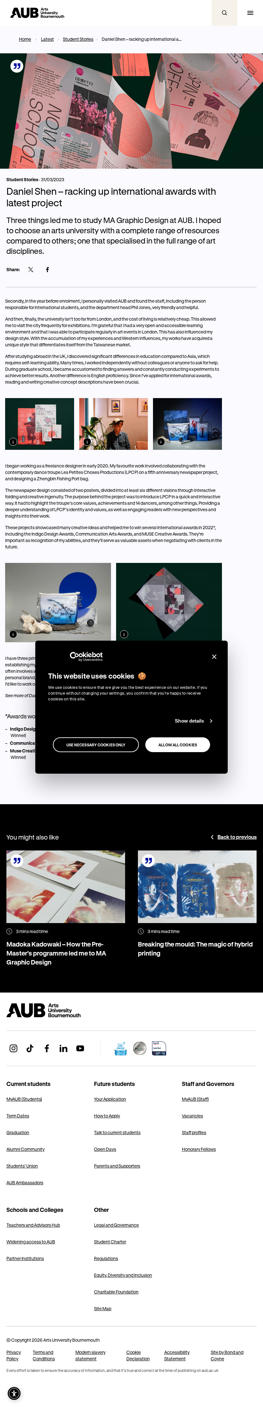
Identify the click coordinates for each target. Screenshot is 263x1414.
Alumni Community (25, 1149)
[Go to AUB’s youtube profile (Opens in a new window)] (80, 1048)
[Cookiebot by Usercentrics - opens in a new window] (75, 656)
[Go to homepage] (57, 1010)
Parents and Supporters (117, 1166)
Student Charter (110, 1241)
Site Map (102, 1308)
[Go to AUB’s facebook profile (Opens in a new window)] (47, 1048)
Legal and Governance (116, 1225)
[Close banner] (214, 656)
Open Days (105, 1149)
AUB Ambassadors (24, 1182)
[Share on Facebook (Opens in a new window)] (47, 269)
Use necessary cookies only (96, 745)
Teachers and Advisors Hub (33, 1225)
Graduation (17, 1132)
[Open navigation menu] (250, 13)
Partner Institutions (25, 1258)
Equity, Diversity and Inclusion (123, 1275)
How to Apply (107, 1115)
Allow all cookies (177, 745)
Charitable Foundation (116, 1291)
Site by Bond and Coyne (227, 1355)
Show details (189, 721)
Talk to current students (117, 1132)
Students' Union (22, 1166)
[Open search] (224, 13)
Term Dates (17, 1115)
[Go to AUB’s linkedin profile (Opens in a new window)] (63, 1048)
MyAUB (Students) (24, 1099)
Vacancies (192, 1115)
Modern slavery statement (90, 1355)
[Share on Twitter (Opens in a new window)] (31, 269)
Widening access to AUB (30, 1241)
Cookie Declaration (138, 1355)
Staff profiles (194, 1132)
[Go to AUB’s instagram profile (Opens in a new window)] (13, 1048)
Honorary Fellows (199, 1149)
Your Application (110, 1099)
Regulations (106, 1258)
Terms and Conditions (44, 1355)
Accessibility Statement (177, 1355)
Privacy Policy (13, 1355)
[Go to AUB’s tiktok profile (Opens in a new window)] (30, 1048)
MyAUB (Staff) (195, 1099)
